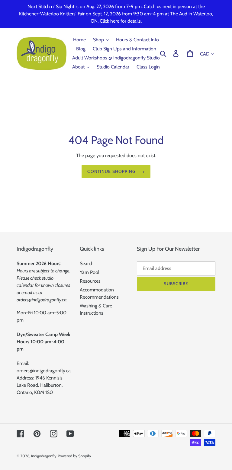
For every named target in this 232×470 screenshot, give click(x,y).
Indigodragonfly (43, 455)
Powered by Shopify (74, 455)
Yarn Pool (89, 272)
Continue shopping (111, 171)
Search (87, 263)
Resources (90, 281)
